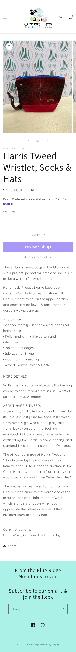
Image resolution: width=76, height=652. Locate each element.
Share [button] (12, 546)
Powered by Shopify (49, 645)
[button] (5, 16)
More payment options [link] (38, 257)
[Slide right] (47, 140)
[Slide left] (28, 140)
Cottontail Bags (32, 645)
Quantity (9, 211)
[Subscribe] (62, 609)
